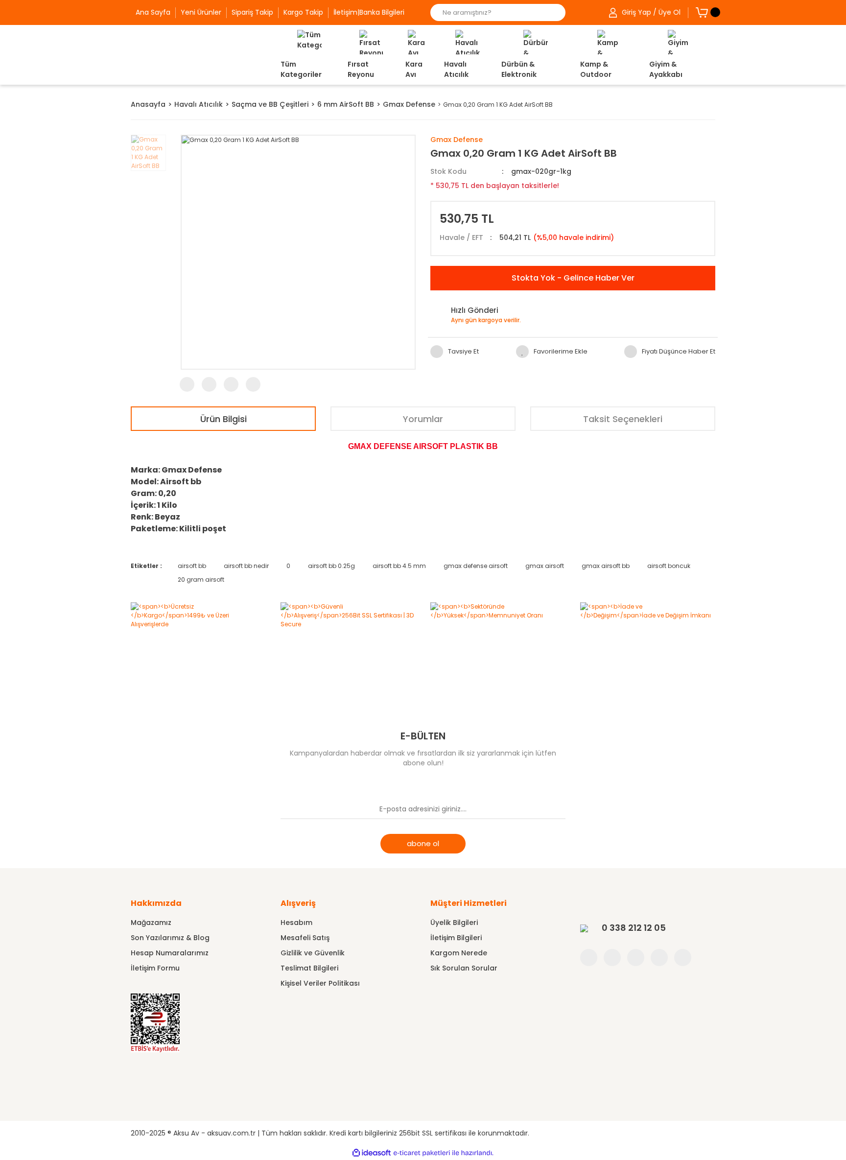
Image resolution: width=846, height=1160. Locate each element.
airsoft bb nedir (246, 566)
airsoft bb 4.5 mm (399, 566)
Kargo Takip (303, 12)
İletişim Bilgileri (456, 938)
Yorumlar (423, 419)
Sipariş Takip (252, 12)
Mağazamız (151, 922)
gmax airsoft (544, 566)
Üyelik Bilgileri (454, 922)
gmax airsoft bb (606, 566)
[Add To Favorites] (552, 351)
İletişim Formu (155, 968)
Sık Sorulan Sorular (463, 968)
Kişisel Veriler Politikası (320, 983)
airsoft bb (192, 566)
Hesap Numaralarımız (170, 953)
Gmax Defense (456, 139)
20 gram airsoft (201, 579)
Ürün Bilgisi (223, 419)
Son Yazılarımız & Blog (170, 938)
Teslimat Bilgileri (309, 968)
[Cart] (701, 12)
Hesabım (296, 922)
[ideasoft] (371, 1153)
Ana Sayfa (153, 12)
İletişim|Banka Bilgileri (368, 12)
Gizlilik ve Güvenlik (313, 953)
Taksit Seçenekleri (622, 419)
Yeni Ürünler (201, 12)
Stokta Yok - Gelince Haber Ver (573, 278)
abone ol (423, 843)
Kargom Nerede (458, 953)
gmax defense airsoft (476, 566)
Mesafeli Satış (305, 938)
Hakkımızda (156, 903)
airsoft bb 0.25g (331, 566)
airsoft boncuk (668, 566)
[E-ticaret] (421, 1153)
